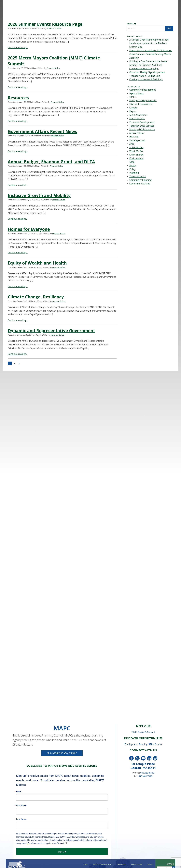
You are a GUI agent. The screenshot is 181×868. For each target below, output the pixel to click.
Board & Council (146, 732)
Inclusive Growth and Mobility (39, 195)
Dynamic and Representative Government (51, 330)
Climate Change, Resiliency (36, 297)
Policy (132, 169)
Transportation (137, 176)
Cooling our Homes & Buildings (146, 79)
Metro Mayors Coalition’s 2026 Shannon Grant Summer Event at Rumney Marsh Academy (150, 54)
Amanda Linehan (54, 28)
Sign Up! (62, 851)
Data (131, 161)
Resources (18, 98)
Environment (136, 158)
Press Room (136, 864)
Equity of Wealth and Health (37, 263)
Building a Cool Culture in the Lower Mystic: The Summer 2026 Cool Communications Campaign (148, 65)
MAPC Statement (138, 115)
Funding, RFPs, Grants (150, 744)
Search (170, 864)
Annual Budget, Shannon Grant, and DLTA (51, 162)
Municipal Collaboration (142, 129)
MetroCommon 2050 (102, 864)
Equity (132, 165)
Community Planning (140, 179)
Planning (134, 172)
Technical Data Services (141, 125)
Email (18, 791)
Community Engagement (142, 89)
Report (133, 111)
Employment (131, 744)
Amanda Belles (53, 68)
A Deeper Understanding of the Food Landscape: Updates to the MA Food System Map (149, 43)
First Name (21, 805)
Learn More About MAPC (63, 753)
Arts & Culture (136, 133)
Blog (150, 864)
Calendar (121, 864)
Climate (133, 107)
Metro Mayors (137, 118)
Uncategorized (137, 140)
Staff (134, 732)
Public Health (136, 147)
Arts (131, 143)
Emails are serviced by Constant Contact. (46, 843)
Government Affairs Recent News (42, 131)
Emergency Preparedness (143, 100)
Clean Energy (136, 154)
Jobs (85, 864)
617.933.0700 (147, 772)
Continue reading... (18, 47)
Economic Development (141, 122)
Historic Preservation (140, 104)
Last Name (21, 819)
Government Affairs (139, 183)
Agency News (136, 93)
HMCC (132, 96)
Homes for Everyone (29, 229)
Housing (133, 136)
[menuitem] (85, 864)
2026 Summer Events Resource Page (45, 24)
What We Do (136, 151)
